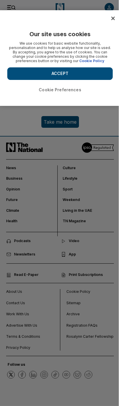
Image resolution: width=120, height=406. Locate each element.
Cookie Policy (91, 61)
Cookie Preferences (60, 89)
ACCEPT (60, 73)
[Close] (113, 18)
